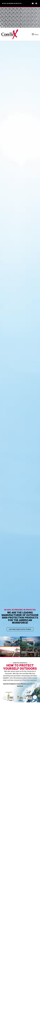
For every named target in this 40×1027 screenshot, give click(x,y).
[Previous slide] (5, 697)
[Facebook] (36, 3)
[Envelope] (32, 3)
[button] (33, 34)
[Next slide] (35, 697)
